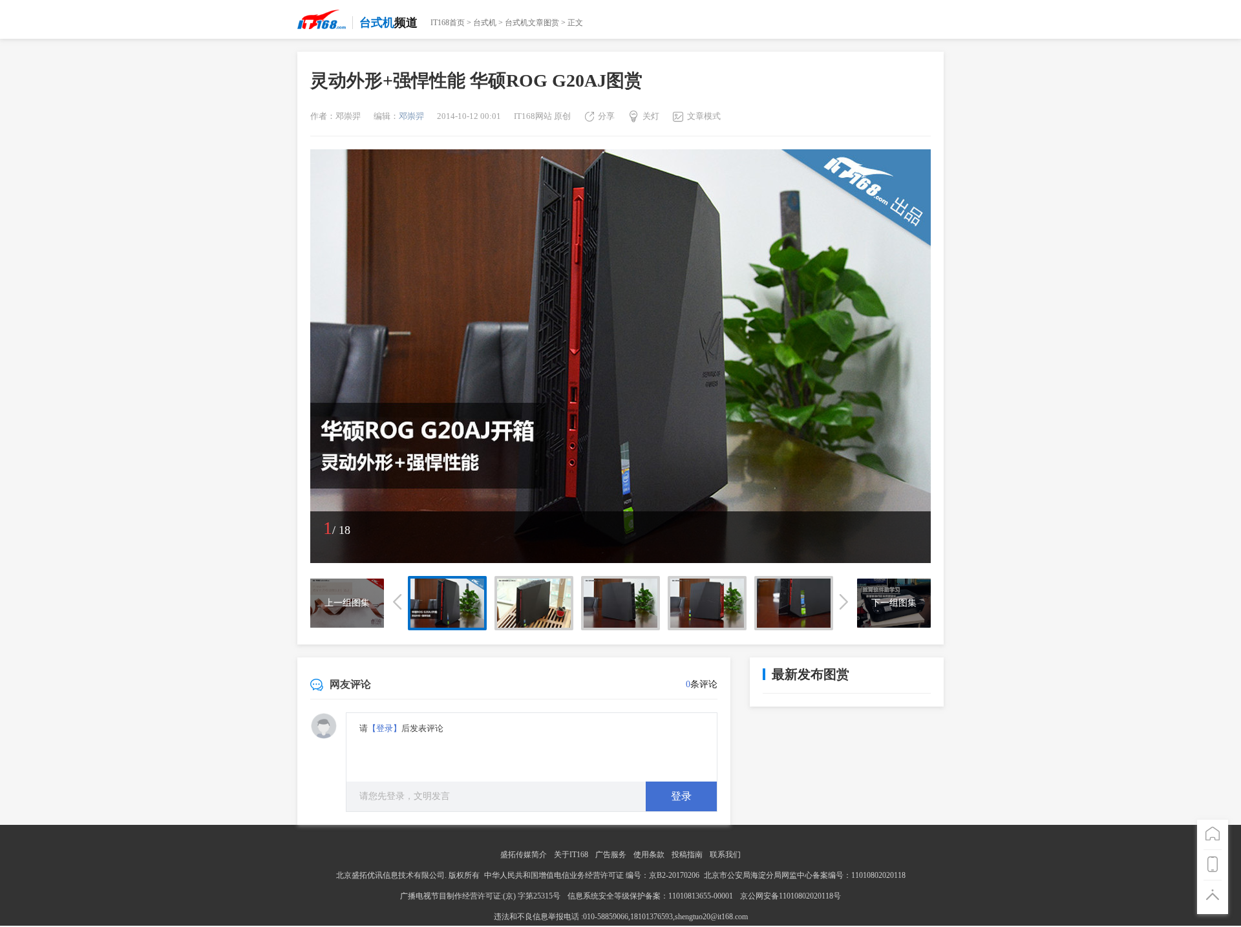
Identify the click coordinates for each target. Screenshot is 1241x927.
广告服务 (610, 854)
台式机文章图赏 (532, 22)
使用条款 (648, 854)
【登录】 (384, 728)
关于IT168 (571, 854)
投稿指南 (687, 854)
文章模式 (704, 116)
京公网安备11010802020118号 (790, 895)
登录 (681, 796)
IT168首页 (447, 22)
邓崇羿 (411, 116)
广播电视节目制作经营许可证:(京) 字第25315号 (481, 895)
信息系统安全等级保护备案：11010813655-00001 (650, 895)
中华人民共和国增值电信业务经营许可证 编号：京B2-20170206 (591, 875)
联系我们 (725, 854)
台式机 (484, 22)
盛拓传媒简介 (523, 854)
